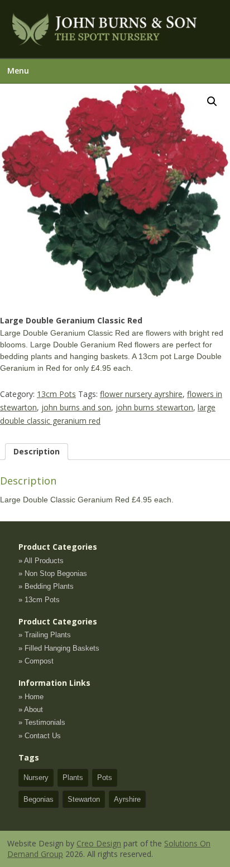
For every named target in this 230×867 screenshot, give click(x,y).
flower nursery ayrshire (141, 394)
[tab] (36, 451)
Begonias (38, 799)
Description (36, 451)
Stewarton (84, 799)
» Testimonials (41, 722)
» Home (31, 696)
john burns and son (76, 407)
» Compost (36, 661)
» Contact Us (39, 736)
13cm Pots (56, 394)
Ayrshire (127, 799)
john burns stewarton (154, 407)
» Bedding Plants (46, 586)
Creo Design (98, 843)
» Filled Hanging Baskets (58, 648)
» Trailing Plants (44, 635)
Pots (104, 777)
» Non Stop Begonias (52, 573)
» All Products (41, 560)
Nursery (36, 777)
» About (30, 709)
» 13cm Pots (39, 599)
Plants (73, 777)
